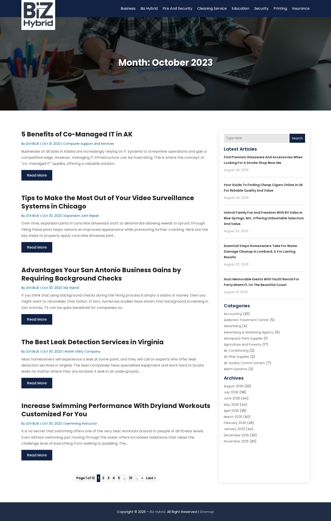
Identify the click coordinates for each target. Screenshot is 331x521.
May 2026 (231, 404)
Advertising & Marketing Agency (249, 332)
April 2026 (231, 410)
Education (240, 8)
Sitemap (207, 511)
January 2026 (234, 429)
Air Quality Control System (244, 363)
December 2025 (236, 435)
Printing (280, 8)
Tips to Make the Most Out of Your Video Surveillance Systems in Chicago (107, 202)
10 (130, 478)
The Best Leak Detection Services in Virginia (92, 342)
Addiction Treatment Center (246, 320)
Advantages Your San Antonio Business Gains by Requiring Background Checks (101, 274)
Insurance (301, 8)
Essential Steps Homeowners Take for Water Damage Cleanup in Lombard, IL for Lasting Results (260, 251)
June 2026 (232, 398)
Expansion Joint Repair (81, 215)
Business (128, 8)
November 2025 (236, 441)
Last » (151, 478)
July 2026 (231, 392)
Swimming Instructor (80, 423)
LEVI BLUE (32, 143)
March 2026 (233, 417)
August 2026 (233, 386)
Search (297, 138)
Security (261, 8)
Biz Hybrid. (158, 511)
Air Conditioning (236, 350)
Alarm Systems (235, 369)
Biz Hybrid (149, 8)
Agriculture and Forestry (242, 344)
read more (37, 175)
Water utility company (82, 351)
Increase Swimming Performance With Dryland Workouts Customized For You (115, 409)
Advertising (232, 326)
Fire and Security (177, 8)
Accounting (233, 314)
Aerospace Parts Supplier (243, 338)
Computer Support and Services (88, 143)
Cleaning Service (212, 8)
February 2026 (235, 423)
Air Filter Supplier (236, 356)
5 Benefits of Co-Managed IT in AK (77, 134)
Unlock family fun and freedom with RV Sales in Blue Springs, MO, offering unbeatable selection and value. (264, 218)
